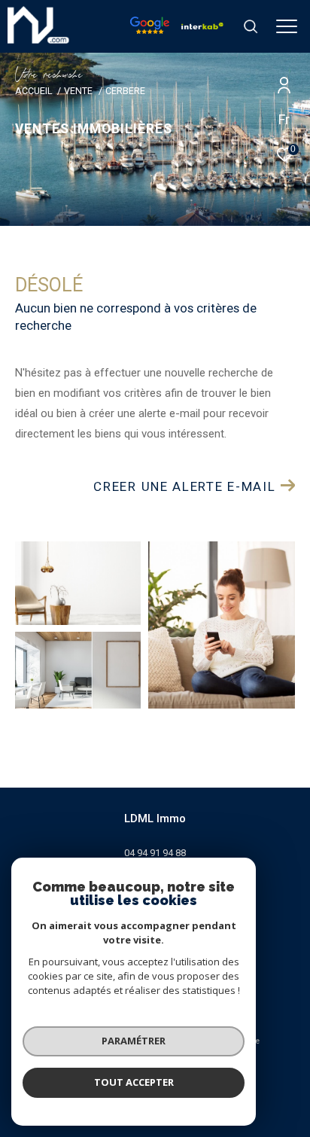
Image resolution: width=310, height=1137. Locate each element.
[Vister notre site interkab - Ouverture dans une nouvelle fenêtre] (202, 25)
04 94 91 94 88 (155, 852)
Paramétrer (134, 1040)
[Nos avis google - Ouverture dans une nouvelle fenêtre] (150, 30)
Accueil (33, 90)
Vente (78, 90)
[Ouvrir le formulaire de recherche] (250, 26)
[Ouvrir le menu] (287, 26)
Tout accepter (134, 1082)
